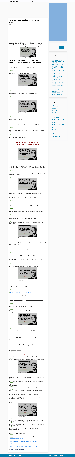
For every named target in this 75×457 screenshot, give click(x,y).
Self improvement (57, 1)
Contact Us (56, 455)
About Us (51, 455)
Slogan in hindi (55, 133)
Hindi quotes (40, 1)
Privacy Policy (63, 455)
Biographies (33, 1)
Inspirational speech (56, 114)
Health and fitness (56, 106)
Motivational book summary (58, 119)
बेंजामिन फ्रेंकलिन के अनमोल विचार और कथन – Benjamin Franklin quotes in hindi (23, 446)
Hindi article (54, 108)
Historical (54, 112)
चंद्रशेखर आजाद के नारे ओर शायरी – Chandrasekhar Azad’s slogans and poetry (24, 441)
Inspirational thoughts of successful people (17, 449)
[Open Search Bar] (63, 1)
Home (28, 1)
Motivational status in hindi (58, 124)
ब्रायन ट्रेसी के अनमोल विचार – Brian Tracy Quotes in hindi (20, 438)
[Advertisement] (28, 10)
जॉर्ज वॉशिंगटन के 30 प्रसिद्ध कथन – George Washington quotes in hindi (22, 443)
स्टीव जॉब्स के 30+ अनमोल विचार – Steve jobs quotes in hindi (20, 292)
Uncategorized (55, 134)
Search (53, 45)
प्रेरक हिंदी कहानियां (56, 136)
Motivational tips (48, 1)
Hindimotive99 (13, 1)
